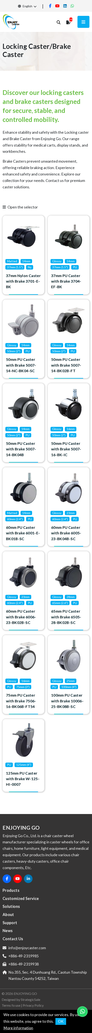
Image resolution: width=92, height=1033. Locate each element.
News (8, 930)
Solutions (11, 906)
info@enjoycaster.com (27, 948)
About (8, 914)
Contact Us (13, 938)
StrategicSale (30, 999)
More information (18, 1028)
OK (61, 1021)
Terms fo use (11, 1005)
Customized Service (21, 898)
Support (10, 922)
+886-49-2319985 (23, 956)
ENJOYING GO (25, 993)
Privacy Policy (33, 1005)
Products (11, 890)
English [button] (27, 6)
